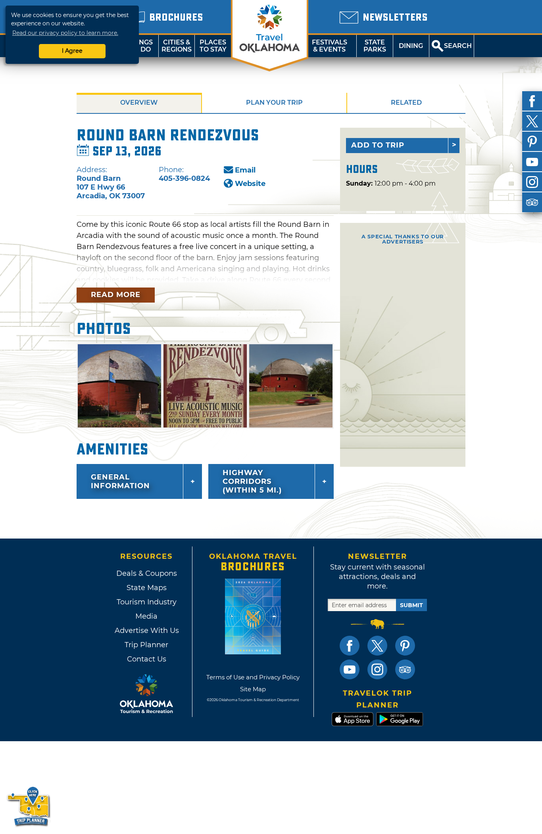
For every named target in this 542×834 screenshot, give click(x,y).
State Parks (374, 45)
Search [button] (458, 46)
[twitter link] (377, 646)
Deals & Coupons (146, 573)
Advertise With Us (146, 630)
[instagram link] (377, 669)
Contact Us (146, 659)
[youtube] (532, 162)
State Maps (147, 587)
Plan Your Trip (274, 102)
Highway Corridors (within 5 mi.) (252, 481)
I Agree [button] (72, 50)
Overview (139, 102)
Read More (115, 294)
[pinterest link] (405, 646)
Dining (411, 46)
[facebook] (532, 101)
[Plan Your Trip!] (29, 806)
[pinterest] (532, 141)
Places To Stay (213, 45)
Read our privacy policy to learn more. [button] (65, 32)
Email (245, 170)
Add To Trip (377, 145)
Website (250, 183)
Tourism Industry (147, 602)
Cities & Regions (176, 45)
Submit (411, 605)
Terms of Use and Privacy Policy (253, 677)
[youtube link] (349, 669)
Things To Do (140, 45)
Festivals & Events (329, 45)
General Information (120, 481)
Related (406, 102)
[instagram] (532, 182)
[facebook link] (349, 646)
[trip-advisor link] (405, 669)
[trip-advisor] (532, 202)
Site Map (253, 689)
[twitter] (532, 121)
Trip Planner (146, 644)
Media (146, 616)
